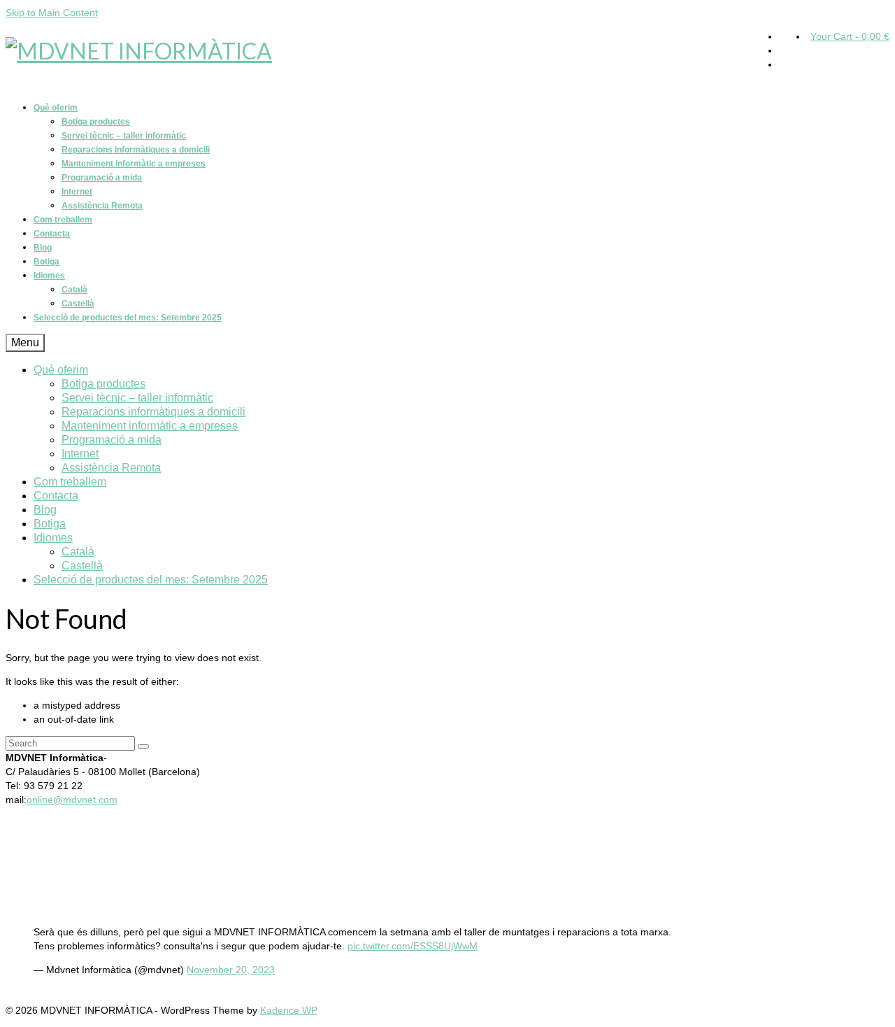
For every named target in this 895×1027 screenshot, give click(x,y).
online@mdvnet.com (72, 799)
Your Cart (849, 36)
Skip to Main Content (52, 12)
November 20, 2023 (231, 969)
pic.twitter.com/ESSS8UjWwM (413, 945)
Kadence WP (288, 1010)
